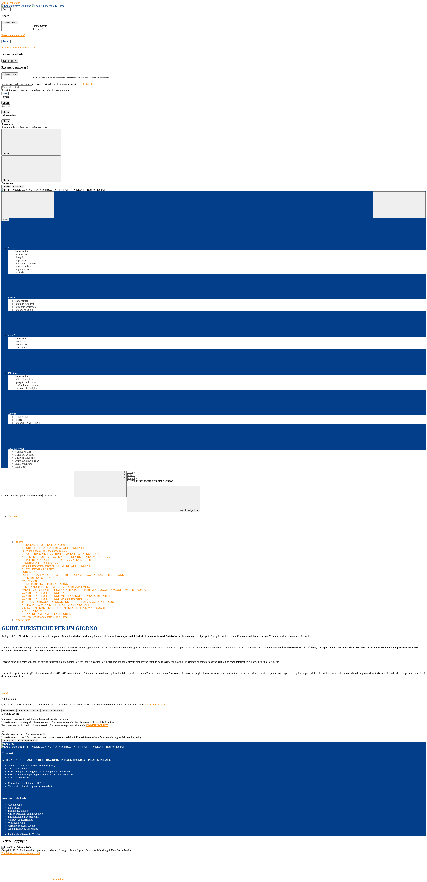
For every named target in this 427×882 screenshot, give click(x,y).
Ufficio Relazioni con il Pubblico (25, 813)
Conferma (18, 186)
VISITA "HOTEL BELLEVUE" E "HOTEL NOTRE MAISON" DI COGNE (63, 607)
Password (38, 29)
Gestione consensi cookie (21, 825)
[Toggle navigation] (27, 204)
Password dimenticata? (13, 35)
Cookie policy (15, 804)
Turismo (131, 475)
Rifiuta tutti (28, 710)
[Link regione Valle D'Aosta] (48, 5)
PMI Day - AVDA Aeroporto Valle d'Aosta (44, 616)
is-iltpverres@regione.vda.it (43, 771)
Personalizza (9, 710)
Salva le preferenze (27, 740)
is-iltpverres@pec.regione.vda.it (44, 774)
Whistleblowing (16, 822)
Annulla (6, 186)
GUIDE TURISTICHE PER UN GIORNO (44, 583)
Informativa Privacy (18, 810)
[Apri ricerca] (399, 204)
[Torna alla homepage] (213, 189)
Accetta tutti (52, 710)
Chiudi (6, 103)
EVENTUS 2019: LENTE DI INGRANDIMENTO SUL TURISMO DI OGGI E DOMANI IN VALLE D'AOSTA (83, 589)
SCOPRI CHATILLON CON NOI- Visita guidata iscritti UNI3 (55, 598)
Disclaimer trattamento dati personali (20, 853)
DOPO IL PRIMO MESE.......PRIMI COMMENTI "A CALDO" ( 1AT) (60, 553)
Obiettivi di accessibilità (20, 819)
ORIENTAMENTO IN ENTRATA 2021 (43, 544)
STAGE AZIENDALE (33, 610)
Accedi (6, 9)
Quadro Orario (22, 619)
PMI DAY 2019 (29, 580)
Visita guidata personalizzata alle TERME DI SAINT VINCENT (55, 565)
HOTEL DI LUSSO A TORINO (38, 577)
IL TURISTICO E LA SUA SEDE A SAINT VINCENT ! (52, 547)
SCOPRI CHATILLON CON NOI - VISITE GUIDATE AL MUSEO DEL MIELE (66, 595)
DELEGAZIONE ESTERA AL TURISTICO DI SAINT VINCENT (58, 586)
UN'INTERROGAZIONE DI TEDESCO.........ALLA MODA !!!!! (57, 559)
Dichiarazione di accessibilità (23, 816)
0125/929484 (20, 768)
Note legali (14, 807)
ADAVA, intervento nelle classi (38, 568)
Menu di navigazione (188, 510)
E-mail (36, 77)
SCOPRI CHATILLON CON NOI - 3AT (43, 592)
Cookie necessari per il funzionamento (21, 734)
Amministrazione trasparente (23, 828)
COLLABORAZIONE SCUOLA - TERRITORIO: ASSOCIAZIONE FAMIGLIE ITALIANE (72, 574)
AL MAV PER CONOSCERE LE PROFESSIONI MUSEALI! (55, 604)
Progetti (131, 478)
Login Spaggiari (87, 84)
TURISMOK (28, 571)
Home (130, 472)
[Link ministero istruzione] (16, 5)
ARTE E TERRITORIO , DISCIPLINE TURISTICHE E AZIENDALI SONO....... (66, 556)
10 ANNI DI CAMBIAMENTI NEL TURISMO (47, 613)
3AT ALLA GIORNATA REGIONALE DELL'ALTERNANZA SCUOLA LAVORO (67, 601)
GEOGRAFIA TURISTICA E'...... (40, 562)
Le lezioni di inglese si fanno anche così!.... (44, 550)
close (5, 219)
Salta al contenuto (10, 2)
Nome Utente (40, 25)
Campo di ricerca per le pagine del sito (21, 495)
